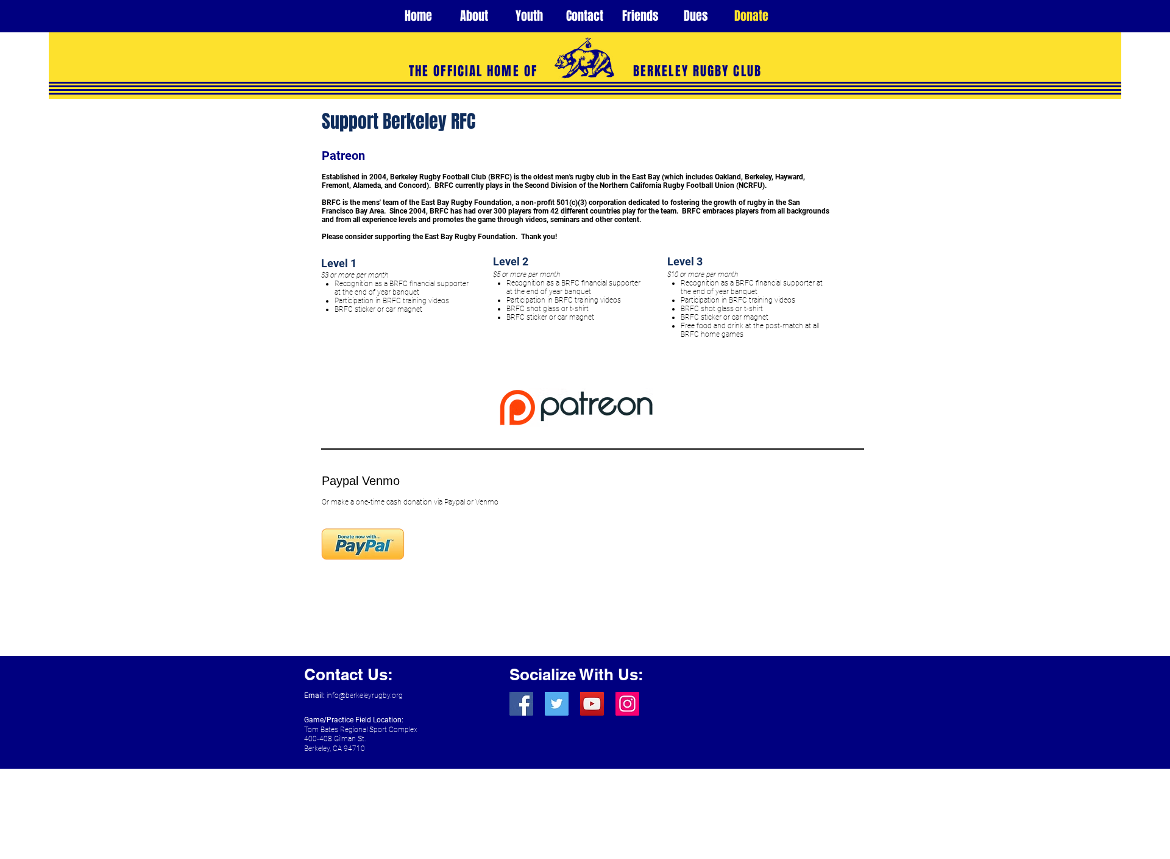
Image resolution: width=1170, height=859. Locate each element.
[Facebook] (521, 704)
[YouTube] (592, 704)
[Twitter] (557, 704)
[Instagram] (627, 704)
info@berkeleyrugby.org (365, 695)
